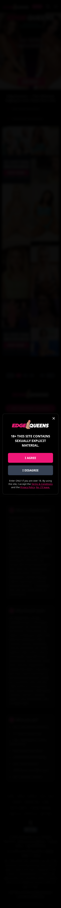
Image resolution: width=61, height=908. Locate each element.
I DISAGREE (30, 470)
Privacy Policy (27, 487)
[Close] (54, 418)
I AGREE (30, 458)
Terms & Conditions (42, 484)
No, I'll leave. (43, 487)
